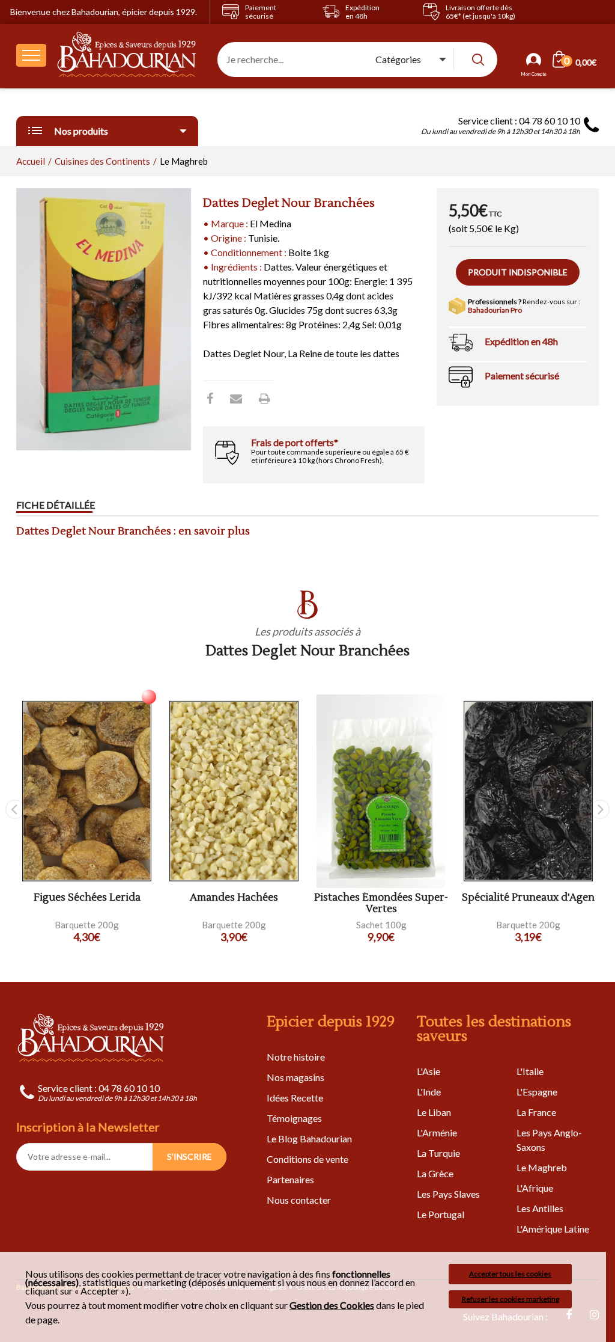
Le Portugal (440, 1214)
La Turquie (438, 1153)
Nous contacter (299, 1200)
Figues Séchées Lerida (87, 898)
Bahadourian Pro (495, 309)
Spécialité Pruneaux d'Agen (528, 898)
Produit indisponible (518, 272)
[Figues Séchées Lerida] (86, 791)
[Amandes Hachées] (233, 791)
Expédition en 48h (521, 341)
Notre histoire (296, 1056)
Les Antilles (540, 1208)
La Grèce (435, 1173)
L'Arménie (437, 1132)
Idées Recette (295, 1097)
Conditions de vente (307, 1159)
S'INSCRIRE (189, 1156)
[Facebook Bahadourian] (210, 398)
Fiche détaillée (55, 504)
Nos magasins (295, 1077)
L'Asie (428, 1071)
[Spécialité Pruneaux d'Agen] (528, 791)
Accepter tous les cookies (510, 1273)
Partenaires (290, 1179)
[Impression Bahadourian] (264, 398)
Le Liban (434, 1112)
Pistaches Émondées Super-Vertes (381, 903)
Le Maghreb (542, 1167)
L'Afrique (535, 1187)
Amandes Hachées (234, 898)
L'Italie (530, 1071)
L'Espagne (537, 1091)
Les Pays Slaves (448, 1194)
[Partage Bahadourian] (236, 398)
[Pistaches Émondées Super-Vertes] (381, 791)
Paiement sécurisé (522, 375)
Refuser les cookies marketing (510, 1299)
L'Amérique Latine (553, 1228)
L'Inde (429, 1091)
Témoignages (294, 1118)
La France (536, 1112)
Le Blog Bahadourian (309, 1138)
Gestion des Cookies (331, 1305)
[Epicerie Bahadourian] (127, 55)
